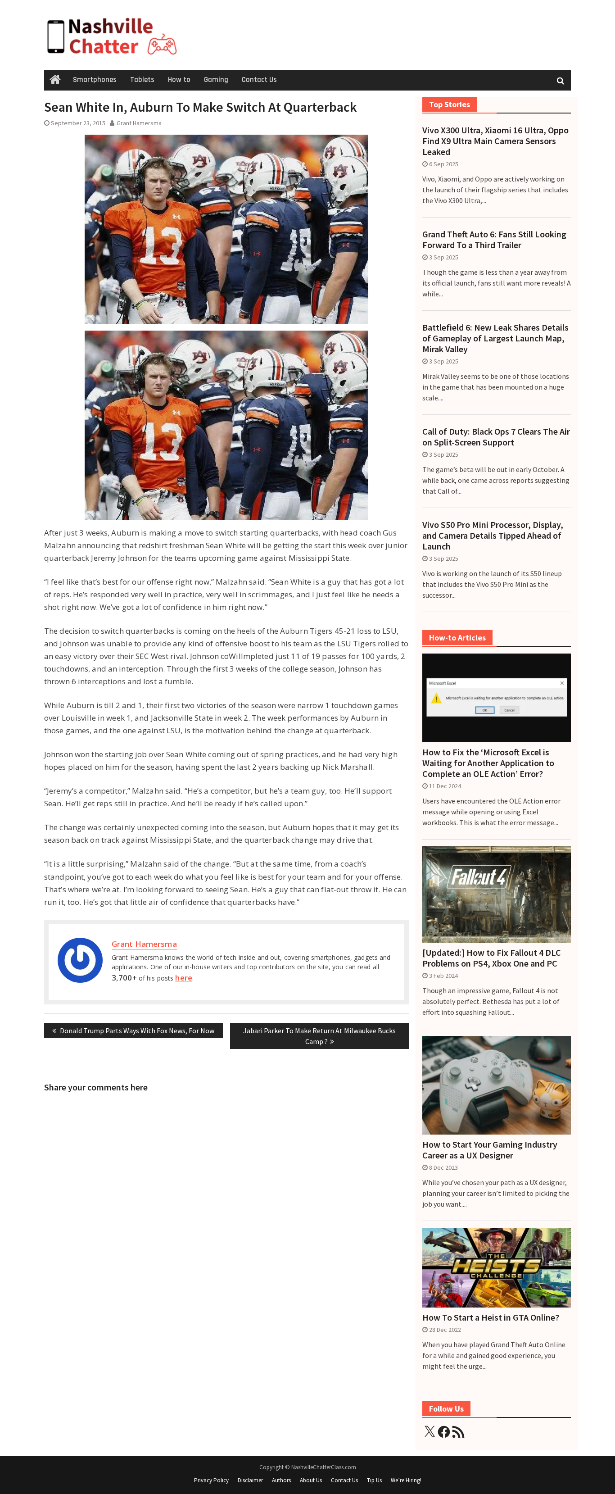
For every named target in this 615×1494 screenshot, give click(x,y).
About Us (311, 1480)
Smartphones (95, 80)
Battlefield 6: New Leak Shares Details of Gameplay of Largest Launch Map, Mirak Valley (495, 338)
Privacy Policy (211, 1480)
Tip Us (374, 1480)
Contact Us (259, 80)
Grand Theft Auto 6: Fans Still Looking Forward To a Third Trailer (494, 239)
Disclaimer (250, 1480)
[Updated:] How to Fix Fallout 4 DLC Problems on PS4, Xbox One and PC (491, 958)
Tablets (142, 80)
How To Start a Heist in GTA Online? (490, 1317)
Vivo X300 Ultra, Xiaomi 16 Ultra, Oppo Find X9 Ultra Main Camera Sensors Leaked (495, 141)
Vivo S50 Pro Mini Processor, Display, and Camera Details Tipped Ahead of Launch (492, 535)
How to (179, 80)
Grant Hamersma (139, 123)
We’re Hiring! (406, 1480)
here (183, 977)
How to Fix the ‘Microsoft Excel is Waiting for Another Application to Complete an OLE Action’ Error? (488, 763)
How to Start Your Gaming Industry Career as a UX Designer (489, 1150)
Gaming (216, 80)
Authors (281, 1480)
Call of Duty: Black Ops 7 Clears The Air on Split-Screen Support (496, 437)
